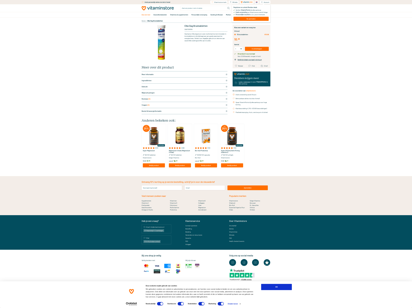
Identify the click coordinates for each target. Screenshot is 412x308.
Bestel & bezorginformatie (151, 111)
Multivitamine (174, 207)
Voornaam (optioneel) (150, 188)
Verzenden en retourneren (193, 235)
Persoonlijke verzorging (199, 15)
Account (266, 2)
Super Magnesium (149, 151)
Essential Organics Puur (237, 207)
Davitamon (188, 29)
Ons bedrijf (232, 226)
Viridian (252, 210)
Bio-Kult (232, 205)
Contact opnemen (191, 226)
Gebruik (145, 87)
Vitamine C (145, 203)
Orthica (252, 207)
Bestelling (188, 229)
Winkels (235, 2)
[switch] (181, 303)
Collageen (201, 203)
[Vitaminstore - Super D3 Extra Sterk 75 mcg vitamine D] (232, 136)
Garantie (188, 238)
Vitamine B (201, 201)
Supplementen (146, 201)
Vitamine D (173, 203)
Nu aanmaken (251, 19)
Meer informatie (148, 74)
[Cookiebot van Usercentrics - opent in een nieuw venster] (131, 303)
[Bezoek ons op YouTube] (255, 262)
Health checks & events (236, 241)
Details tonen (233, 304)
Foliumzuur (173, 205)
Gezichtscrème (146, 207)
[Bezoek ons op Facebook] (244, 262)
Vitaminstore (233, 201)
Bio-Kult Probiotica (201, 151)
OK (276, 287)
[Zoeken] (228, 8)
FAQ (186, 241)
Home (143, 21)
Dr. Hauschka (254, 205)
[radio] (235, 34)
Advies (231, 229)
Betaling (188, 232)
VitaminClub (233, 232)
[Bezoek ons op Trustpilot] (267, 262)
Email (188, 188)
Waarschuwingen (148, 93)
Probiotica (173, 210)
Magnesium (202, 207)
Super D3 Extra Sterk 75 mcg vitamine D (230, 151)
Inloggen (188, 244)
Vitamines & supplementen (179, 15)
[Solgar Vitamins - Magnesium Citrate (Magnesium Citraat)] (180, 136)
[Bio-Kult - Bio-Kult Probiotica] (206, 136)
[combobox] (206, 8)
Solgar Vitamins (255, 201)
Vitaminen (173, 201)
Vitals (231, 210)
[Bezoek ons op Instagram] (232, 262)
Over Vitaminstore (238, 221)
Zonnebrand (202, 210)
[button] (154, 148)
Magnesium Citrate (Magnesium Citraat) (179, 151)
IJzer (199, 205)
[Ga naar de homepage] (158, 8)
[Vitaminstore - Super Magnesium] (154, 136)
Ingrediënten (146, 80)
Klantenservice (192, 221)
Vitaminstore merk (220, 2)
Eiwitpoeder (146, 205)
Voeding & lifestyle (216, 15)
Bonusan (253, 203)
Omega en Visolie (147, 210)
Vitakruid (232, 203)
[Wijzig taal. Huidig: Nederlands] (257, 2)
